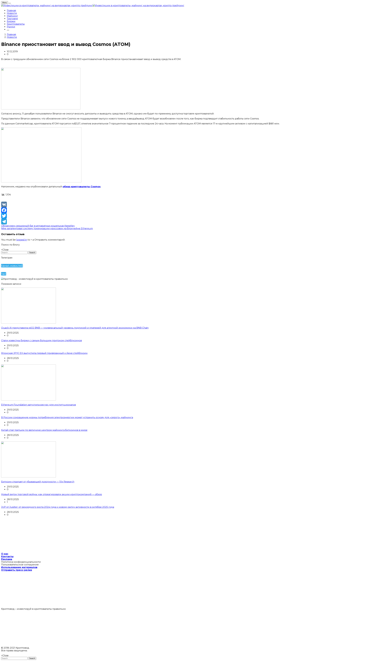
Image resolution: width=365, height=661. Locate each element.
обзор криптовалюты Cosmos (82, 186)
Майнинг (12, 16)
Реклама (6, 559)
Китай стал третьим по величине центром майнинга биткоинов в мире (44, 430)
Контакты (7, 556)
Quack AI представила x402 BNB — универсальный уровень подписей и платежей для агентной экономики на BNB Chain (75, 327)
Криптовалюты (16, 24)
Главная (11, 10)
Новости (12, 13)
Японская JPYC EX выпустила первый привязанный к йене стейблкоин (44, 353)
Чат (3, 273)
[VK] (182, 204)
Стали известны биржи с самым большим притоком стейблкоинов (41, 340)
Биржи (11, 21)
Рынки (11, 26)
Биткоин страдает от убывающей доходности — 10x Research (37, 481)
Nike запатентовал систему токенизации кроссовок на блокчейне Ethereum (47, 228)
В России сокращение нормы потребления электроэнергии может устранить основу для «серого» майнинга (67, 417)
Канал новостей (12, 265)
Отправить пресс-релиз (16, 570)
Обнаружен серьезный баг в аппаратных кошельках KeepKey (38, 225)
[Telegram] (182, 221)
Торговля (12, 18)
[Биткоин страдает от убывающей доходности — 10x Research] (28, 476)
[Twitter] (182, 216)
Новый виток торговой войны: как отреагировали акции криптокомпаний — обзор (51, 494)
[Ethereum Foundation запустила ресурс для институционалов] (28, 399)
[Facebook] (182, 210)
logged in (21, 239)
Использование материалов (19, 567)
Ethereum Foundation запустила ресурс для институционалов (38, 404)
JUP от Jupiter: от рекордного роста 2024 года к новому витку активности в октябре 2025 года (57, 507)
